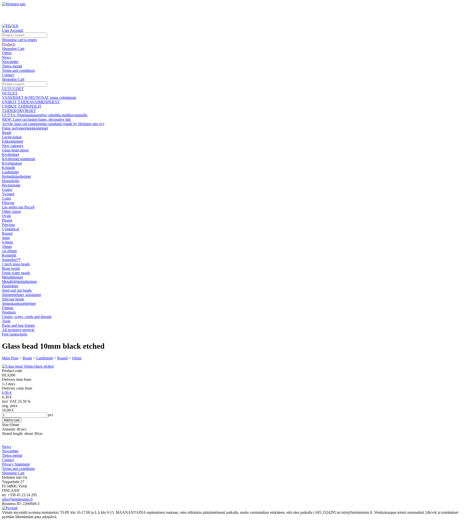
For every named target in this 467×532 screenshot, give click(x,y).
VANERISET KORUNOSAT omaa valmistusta (39, 97)
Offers (7, 53)
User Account (12, 30)
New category (13, 146)
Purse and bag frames (18, 325)
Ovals (6, 216)
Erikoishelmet (12, 141)
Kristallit (8, 168)
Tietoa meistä (12, 66)
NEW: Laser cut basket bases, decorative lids (36, 119)
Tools (6, 321)
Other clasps (11, 211)
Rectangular (11, 185)
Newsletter (10, 62)
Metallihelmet (12, 277)
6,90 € (7, 393)
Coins (6, 198)
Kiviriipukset (12, 163)
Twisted (8, 194)
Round (7, 233)
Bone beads (11, 268)
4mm (6, 238)
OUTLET (10, 93)
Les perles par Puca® (18, 207)
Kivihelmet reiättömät (18, 159)
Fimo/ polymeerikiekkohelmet (25, 128)
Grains (7, 189)
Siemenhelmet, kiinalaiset (21, 295)
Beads (6, 133)
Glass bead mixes (15, 150)
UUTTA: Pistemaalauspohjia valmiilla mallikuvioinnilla (44, 115)
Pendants (9, 312)
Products (8, 44)
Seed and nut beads (17, 290)
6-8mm (7, 242)
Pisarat (7, 220)
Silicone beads (13, 299)
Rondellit (9, 255)
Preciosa (8, 225)
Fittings (7, 308)
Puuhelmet (10, 286)
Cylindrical (10, 229)
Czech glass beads (16, 264)
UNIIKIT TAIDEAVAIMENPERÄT (31, 102)
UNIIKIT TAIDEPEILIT (21, 106)
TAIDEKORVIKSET (19, 111)
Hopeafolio (10, 181)
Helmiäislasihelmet (16, 176)
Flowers (8, 203)
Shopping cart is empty (19, 40)
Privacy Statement (16, 464)
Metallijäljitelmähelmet (19, 282)
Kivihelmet (10, 154)
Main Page (10, 358)
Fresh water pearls (16, 273)
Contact (8, 75)
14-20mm (9, 251)
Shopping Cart (13, 49)
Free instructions (14, 334)
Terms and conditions (18, 70)
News (6, 57)
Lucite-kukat (11, 137)
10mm (7, 246)
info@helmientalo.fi (17, 499)
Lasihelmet (10, 172)
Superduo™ (11, 260)
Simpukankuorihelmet (19, 303)
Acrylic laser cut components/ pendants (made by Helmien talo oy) (53, 124)
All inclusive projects (18, 330)
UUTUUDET (13, 89)
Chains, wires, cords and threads (27, 317)
